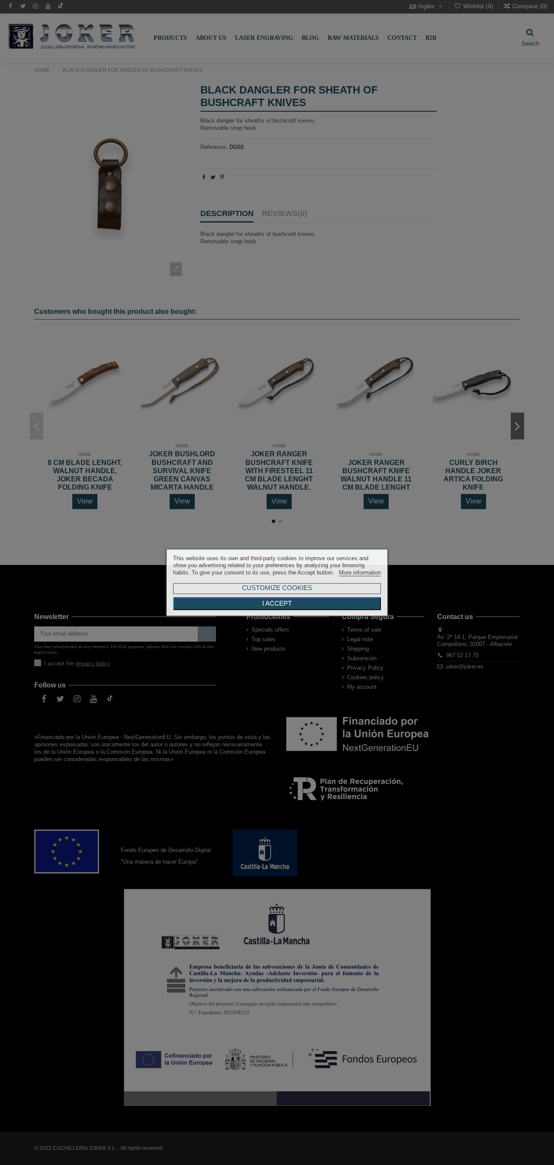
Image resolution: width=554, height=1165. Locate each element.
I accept (277, 603)
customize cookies (277, 587)
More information (360, 572)
